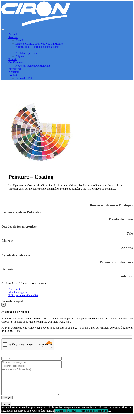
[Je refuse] (109, 411)
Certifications (15, 62)
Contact (12, 75)
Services (13, 37)
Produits (12, 59)
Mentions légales (17, 292)
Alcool (19, 40)
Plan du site (14, 289)
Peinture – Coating (25, 49)
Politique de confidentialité (23, 295)
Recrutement (15, 68)
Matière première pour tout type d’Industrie (39, 43)
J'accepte (60, 410)
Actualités (13, 71)
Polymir (19, 56)
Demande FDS (23, 78)
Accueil (12, 34)
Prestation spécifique (26, 53)
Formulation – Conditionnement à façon (37, 46)
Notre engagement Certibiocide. (32, 65)
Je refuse (73, 410)
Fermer (6, 404)
